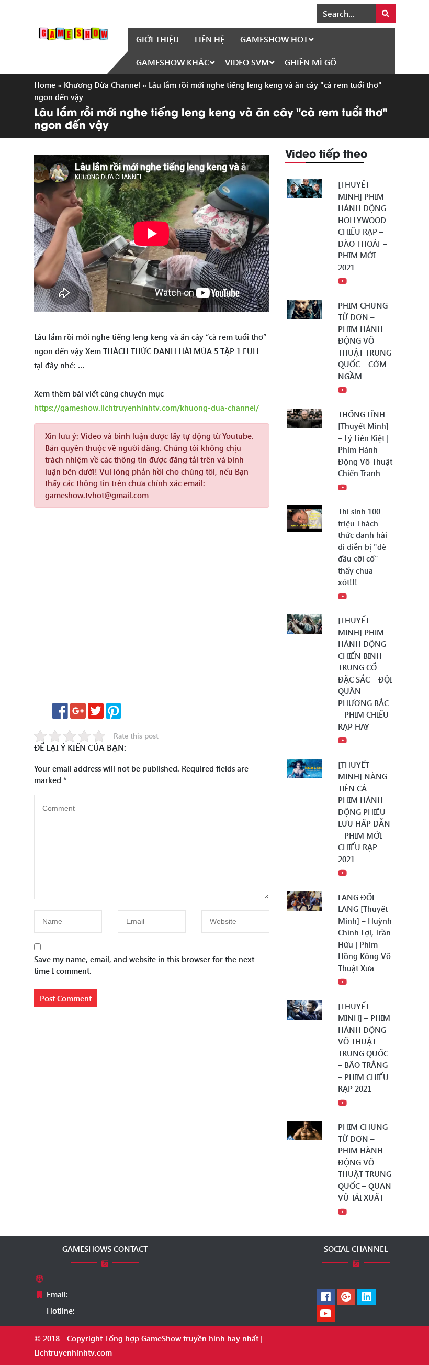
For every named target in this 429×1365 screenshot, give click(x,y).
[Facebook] (326, 1297)
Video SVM (247, 62)
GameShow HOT (274, 39)
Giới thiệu (157, 39)
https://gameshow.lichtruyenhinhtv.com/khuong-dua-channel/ (146, 407)
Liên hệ (209, 39)
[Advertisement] (151, 609)
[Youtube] (326, 1314)
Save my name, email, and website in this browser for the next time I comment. (144, 965)
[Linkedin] (366, 1297)
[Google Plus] (346, 1297)
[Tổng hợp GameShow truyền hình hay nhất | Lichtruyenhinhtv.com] (73, 32)
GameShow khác (172, 62)
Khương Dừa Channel (102, 85)
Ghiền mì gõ (310, 62)
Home (44, 85)
